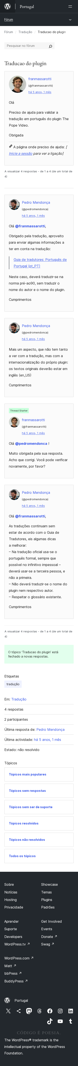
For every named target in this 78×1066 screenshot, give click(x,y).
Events (46, 929)
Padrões (48, 907)
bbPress (13, 973)
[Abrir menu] (71, 6)
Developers (13, 936)
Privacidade (13, 907)
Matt (10, 966)
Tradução (25, 32)
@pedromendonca (31, 443)
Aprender (11, 921)
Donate (49, 936)
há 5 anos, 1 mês (39, 92)
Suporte (10, 929)
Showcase (49, 884)
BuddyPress (16, 981)
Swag (47, 944)
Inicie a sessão (20, 153)
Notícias (10, 892)
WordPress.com (19, 958)
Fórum (8, 19)
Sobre (9, 884)
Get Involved (51, 921)
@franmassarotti (30, 226)
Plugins (46, 900)
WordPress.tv (17, 944)
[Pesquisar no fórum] (50, 45)
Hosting (10, 900)
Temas (46, 892)
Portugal (21, 1000)
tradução (13, 684)
